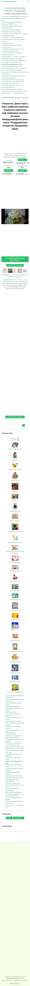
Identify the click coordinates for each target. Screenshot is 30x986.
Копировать (22, 159)
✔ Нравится (19, 265)
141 (20, 275)
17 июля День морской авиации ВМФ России (13, 60)
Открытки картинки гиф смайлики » (15, 417)
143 (25, 275)
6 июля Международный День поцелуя (11, 26)
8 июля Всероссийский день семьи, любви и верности (14, 731)
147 (13, 276)
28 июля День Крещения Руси (9, 83)
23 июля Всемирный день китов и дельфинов (13, 68)
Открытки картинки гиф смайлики (12, 279)
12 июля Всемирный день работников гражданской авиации (14, 745)
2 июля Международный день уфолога (11, 22)
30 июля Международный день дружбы (12, 89)
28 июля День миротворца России (10, 85)
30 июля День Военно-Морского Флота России (14, 91)
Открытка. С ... (9, 980)
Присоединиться (18, 818)
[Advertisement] (15, 141)
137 (12, 275)
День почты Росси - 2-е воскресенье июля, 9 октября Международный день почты (15, 750)
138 (14, 275)
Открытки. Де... (17, 980)
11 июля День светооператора (9, 51)
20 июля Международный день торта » (15, 259)
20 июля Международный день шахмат (11, 66)
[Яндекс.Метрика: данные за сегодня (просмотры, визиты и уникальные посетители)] (15, 984)
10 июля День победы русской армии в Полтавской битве (13, 736)
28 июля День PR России (8, 87)
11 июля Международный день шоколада (12, 49)
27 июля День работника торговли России (12, 79)
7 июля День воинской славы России (11, 31)
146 (11, 276)
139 (16, 275)
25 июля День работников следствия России (13, 76)
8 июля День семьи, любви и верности (11, 37)
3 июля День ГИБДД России (9, 24)
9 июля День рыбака (6, 43)
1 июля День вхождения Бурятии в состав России (14, 16)
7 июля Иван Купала (7, 28)
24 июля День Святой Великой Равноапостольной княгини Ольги (14, 776)
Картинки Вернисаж (9, 1)
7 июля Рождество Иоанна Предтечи (11, 29)
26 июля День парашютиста (8, 77)
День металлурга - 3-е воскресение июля (12, 93)
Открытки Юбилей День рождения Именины (15, 552)
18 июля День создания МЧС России (11, 62)
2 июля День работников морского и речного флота (14, 700)
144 (27, 275)
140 (18, 275)
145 (9, 276)
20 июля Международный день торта (11, 64)
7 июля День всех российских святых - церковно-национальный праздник (14, 722)
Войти (9, 818)
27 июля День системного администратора (12, 81)
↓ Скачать (10, 265)
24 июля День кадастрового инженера (11, 70)
